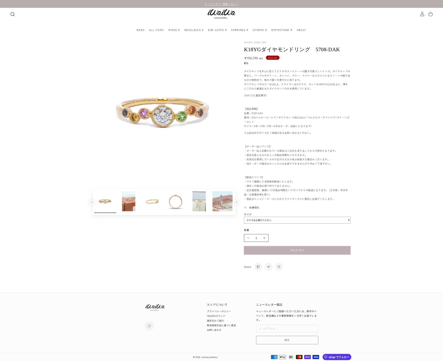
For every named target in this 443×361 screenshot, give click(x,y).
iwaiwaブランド (216, 316)
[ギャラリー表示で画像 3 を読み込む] (152, 202)
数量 (246, 230)
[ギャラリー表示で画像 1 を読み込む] (105, 202)
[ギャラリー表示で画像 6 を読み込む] (222, 202)
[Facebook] (258, 266)
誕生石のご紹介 (215, 320)
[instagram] (149, 326)
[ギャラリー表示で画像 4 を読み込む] (176, 202)
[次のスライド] (236, 202)
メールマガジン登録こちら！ (221, 4)
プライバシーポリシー (219, 311)
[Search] (12, 14)
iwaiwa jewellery (210, 356)
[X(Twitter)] (268, 266)
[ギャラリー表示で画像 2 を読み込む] (129, 202)
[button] (12, 14)
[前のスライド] (92, 202)
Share (247, 266)
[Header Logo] (221, 14)
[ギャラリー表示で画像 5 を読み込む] (199, 202)
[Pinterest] (278, 266)
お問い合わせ (214, 330)
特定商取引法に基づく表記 (221, 325)
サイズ (248, 214)
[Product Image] (164, 111)
